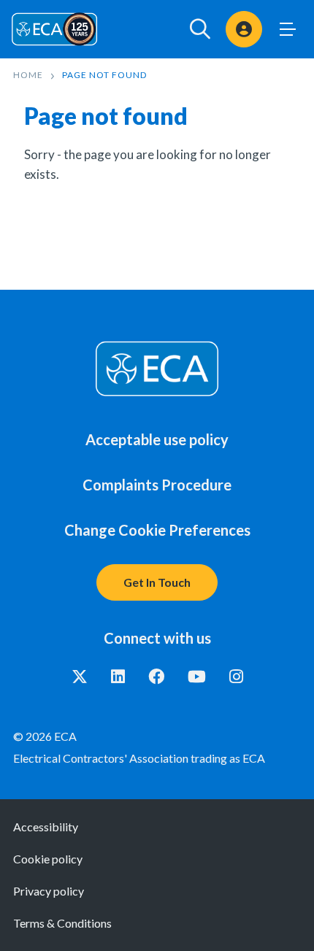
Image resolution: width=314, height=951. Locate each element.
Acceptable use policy (157, 439)
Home (28, 74)
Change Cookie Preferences (157, 530)
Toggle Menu (287, 29)
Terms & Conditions (62, 923)
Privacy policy (48, 891)
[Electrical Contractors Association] (55, 29)
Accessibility (45, 826)
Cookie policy (48, 859)
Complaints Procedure (157, 484)
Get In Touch (157, 582)
